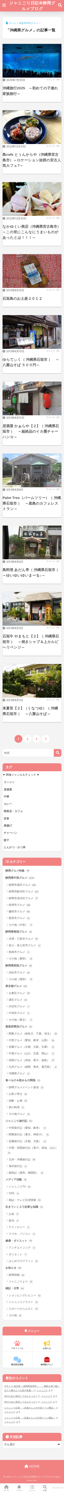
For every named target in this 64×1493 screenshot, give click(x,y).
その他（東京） (20, 1019)
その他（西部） (20, 979)
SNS (13, 1193)
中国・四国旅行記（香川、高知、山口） (33, 1150)
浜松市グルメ (19, 972)
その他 (15, 1315)
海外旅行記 (17, 1166)
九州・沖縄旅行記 (22, 1159)
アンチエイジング (21, 1247)
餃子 (6, 840)
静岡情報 (16, 1274)
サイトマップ (58, 1488)
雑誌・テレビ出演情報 (25, 1200)
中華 (6, 796)
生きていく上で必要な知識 (24, 1206)
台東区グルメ (19, 993)
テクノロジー (19, 1227)
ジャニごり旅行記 (18, 1120)
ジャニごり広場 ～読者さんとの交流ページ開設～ (29, 1408)
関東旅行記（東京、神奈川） (28, 1134)
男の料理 (16, 1107)
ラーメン (9, 782)
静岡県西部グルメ (18, 965)
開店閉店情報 (17, 1364)
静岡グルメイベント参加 (26, 1087)
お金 (13, 1213)
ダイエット (17, 1254)
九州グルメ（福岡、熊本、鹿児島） (32, 1066)
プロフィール (17, 1348)
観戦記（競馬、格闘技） (26, 1172)
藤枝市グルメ (19, 911)
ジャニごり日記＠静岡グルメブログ (32, 5)
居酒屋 (8, 789)
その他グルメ (19, 1113)
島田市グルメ (19, 918)
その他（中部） (20, 924)
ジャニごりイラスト (23, 1302)
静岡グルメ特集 (17, 870)
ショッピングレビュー (24, 1295)
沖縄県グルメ (19, 1073)
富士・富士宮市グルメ (24, 945)
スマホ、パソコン (21, 1233)
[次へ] (45, 739)
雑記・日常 (14, 1288)
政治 (13, 1220)
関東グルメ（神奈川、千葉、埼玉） (33, 1033)
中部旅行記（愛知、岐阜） (27, 1127)
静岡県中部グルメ (19, 877)
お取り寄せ (18, 1093)
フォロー (19, 1490)
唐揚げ (8, 825)
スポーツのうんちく (23, 1308)
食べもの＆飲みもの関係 (22, 1080)
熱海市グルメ (19, 951)
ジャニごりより (20, 1281)
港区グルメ (18, 999)
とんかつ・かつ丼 (15, 847)
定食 (6, 818)
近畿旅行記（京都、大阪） (27, 1141)
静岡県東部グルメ (18, 931)
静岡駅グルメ (47, 1364)
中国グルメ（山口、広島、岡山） (31, 1053)
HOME (34, 1466)
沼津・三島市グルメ (23, 938)
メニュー (32, 1490)
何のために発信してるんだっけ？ (21, 1396)
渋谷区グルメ (19, 1006)
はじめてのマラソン (23, 1261)
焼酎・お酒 (18, 1100)
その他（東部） (20, 958)
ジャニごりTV (19, 1186)
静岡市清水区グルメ (23, 898)
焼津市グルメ (19, 904)
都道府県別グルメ (18, 1026)
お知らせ (13, 1267)
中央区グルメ (19, 1012)
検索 (45, 1490)
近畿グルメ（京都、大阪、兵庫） (31, 1046)
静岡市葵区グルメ (22, 884)
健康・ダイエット (18, 1240)
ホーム (6, 1490)
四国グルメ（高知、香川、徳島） (31, 1060)
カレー (8, 803)
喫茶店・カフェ (13, 811)
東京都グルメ (16, 986)
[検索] (57, 753)
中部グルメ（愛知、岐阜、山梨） (31, 1040)
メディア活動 (15, 1179)
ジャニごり (42, 1390)
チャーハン (10, 832)
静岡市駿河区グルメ (23, 891)
